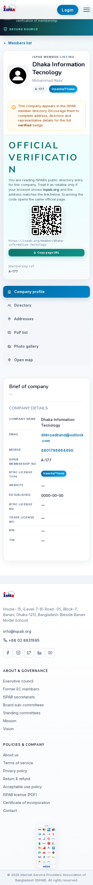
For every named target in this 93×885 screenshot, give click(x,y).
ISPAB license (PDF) (20, 794)
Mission (9, 721)
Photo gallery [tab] (25, 346)
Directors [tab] (22, 305)
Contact (10, 810)
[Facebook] (7, 652)
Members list (20, 43)
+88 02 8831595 (24, 640)
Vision (8, 729)
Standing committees (22, 713)
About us (11, 755)
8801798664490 (57, 450)
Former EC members (21, 689)
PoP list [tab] (20, 332)
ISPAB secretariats (19, 697)
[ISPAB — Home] (10, 9)
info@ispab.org (17, 631)
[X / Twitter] (29, 652)
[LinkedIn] (39, 652)
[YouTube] (50, 652)
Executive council (18, 681)
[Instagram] (18, 652)
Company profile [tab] (29, 291)
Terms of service (18, 763)
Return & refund (16, 779)
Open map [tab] (23, 360)
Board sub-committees (23, 705)
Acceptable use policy (22, 787)
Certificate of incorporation (26, 802)
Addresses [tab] (23, 319)
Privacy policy (15, 771)
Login (68, 10)
